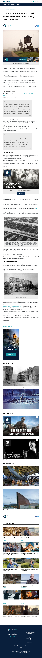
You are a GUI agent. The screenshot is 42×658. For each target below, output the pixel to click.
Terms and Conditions (29, 638)
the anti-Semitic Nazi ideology (18, 70)
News (30, 636)
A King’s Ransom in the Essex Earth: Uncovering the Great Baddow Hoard (10, 538)
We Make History (30, 633)
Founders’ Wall (29, 642)
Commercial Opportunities (30, 634)
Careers (30, 637)
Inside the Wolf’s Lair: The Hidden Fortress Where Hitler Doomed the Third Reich (11, 601)
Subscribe (13, 4)
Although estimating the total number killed (12, 306)
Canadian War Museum (7, 509)
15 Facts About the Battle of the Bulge (10, 410)
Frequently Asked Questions (30, 632)
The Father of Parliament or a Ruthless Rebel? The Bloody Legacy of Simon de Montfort (11, 617)
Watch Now (21, 193)
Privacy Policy (30, 639)
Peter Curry (9, 25)
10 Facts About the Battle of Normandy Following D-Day (13, 387)
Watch (4, 4)
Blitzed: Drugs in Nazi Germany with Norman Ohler (12, 459)
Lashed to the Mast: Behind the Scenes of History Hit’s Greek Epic (10, 554)
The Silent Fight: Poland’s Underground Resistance (12, 437)
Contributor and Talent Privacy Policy (30, 641)
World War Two (11, 326)
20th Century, (5, 326)
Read (9, 4)
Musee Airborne (6, 486)
